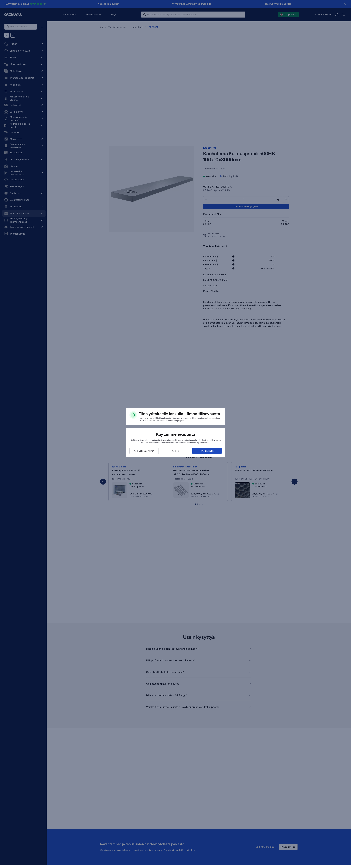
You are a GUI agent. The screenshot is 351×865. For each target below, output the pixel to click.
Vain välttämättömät (144, 451)
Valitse (175, 451)
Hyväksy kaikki (207, 451)
